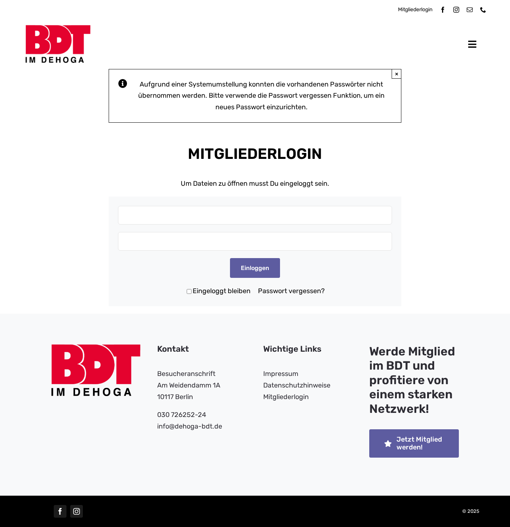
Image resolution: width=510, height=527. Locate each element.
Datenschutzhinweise (296, 385)
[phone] (483, 10)
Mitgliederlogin (415, 9)
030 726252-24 (181, 415)
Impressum (280, 374)
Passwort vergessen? (291, 291)
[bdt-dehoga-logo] (58, 28)
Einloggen (255, 268)
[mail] (470, 10)
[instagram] (456, 10)
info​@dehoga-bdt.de (189, 426)
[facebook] (443, 10)
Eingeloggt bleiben (222, 291)
